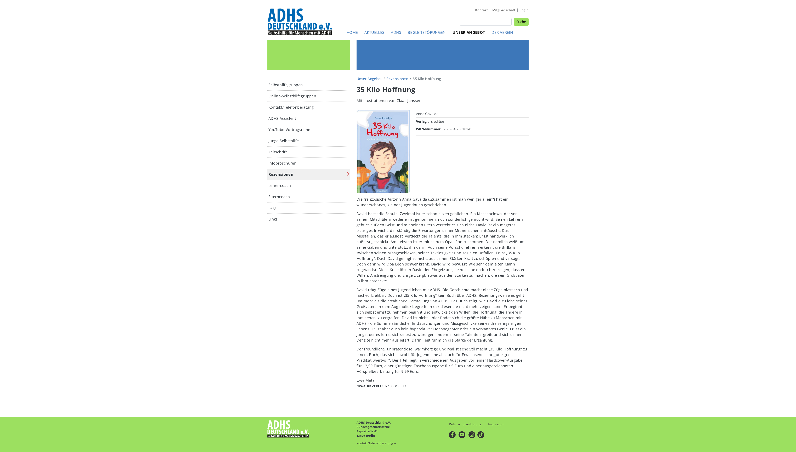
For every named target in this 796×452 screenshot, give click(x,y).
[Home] (300, 21)
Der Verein (502, 32)
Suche (521, 21)
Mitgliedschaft (503, 10)
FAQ (272, 207)
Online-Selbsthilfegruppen (292, 95)
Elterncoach (279, 196)
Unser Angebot (469, 32)
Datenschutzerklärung (465, 424)
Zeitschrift (277, 151)
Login (524, 10)
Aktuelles (374, 32)
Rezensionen (397, 78)
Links (273, 219)
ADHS (396, 32)
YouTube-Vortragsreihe (289, 129)
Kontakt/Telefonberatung (291, 107)
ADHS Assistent (282, 118)
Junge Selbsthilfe (283, 140)
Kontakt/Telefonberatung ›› (376, 443)
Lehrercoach (279, 185)
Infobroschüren (282, 163)
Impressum (496, 424)
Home (352, 32)
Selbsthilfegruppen (285, 84)
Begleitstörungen (427, 32)
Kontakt (481, 10)
